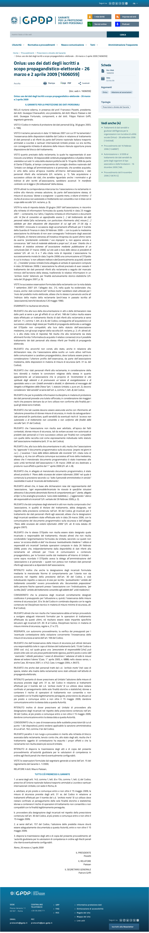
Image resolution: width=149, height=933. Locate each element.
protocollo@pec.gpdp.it (41, 922)
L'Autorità (17, 45)
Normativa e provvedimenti (41, 45)
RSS (57, 912)
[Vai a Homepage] (28, 895)
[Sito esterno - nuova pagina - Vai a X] (134, 920)
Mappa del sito (83, 916)
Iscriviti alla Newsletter (123, 926)
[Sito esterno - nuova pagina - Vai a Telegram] (131, 920)
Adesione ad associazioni (122, 92)
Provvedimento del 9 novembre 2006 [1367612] (118, 174)
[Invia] (123, 34)
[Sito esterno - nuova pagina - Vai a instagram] (124, 920)
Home (15, 53)
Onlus (105, 92)
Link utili (81, 920)
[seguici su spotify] (126, 3)
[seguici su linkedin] (110, 3)
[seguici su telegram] (120, 3)
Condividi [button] (86, 83)
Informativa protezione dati (89, 904)
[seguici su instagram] (113, 3)
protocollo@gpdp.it (18, 922)
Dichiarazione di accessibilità (90, 908)
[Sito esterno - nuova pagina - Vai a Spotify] (138, 920)
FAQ (57, 908)
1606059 (110, 73)
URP (57, 904)
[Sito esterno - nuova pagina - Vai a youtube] (127, 920)
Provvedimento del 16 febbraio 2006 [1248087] (117, 147)
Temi (93, 45)
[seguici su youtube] (116, 3)
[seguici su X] (123, 3)
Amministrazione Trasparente (123, 45)
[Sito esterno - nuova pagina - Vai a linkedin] (121, 920)
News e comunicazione (72, 45)
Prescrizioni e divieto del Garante (51, 53)
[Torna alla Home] (47, 20)
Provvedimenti (27, 53)
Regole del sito (83, 912)
